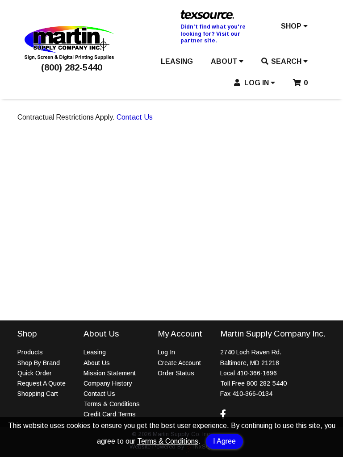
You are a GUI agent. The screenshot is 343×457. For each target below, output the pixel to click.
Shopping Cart (37, 393)
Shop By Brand (38, 362)
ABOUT (225, 61)
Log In (166, 352)
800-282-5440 (267, 383)
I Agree (224, 441)
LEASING (177, 61)
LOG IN (257, 83)
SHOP (292, 26)
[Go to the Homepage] (69, 57)
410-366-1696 (257, 373)
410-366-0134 (252, 393)
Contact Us (135, 117)
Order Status (176, 373)
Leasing (95, 352)
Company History (108, 383)
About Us (97, 362)
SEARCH (287, 61)
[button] (294, 28)
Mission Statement (110, 373)
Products (30, 352)
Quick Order (34, 373)
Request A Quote (41, 383)
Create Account (179, 362)
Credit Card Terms (110, 414)
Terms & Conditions (167, 441)
